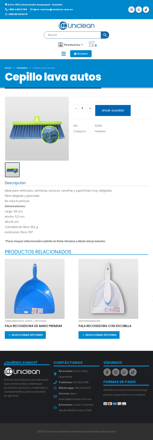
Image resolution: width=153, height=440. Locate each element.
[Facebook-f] (107, 372)
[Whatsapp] (139, 9)
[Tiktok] (146, 9)
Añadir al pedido (113, 110)
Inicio (8, 68)
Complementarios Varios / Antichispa (25, 321)
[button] (63, 53)
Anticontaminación (89, 321)
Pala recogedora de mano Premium (33, 326)
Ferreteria (22, 68)
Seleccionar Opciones (27, 335)
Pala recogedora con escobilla (104, 326)
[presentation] (10, 129)
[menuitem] (70, 44)
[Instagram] (131, 9)
